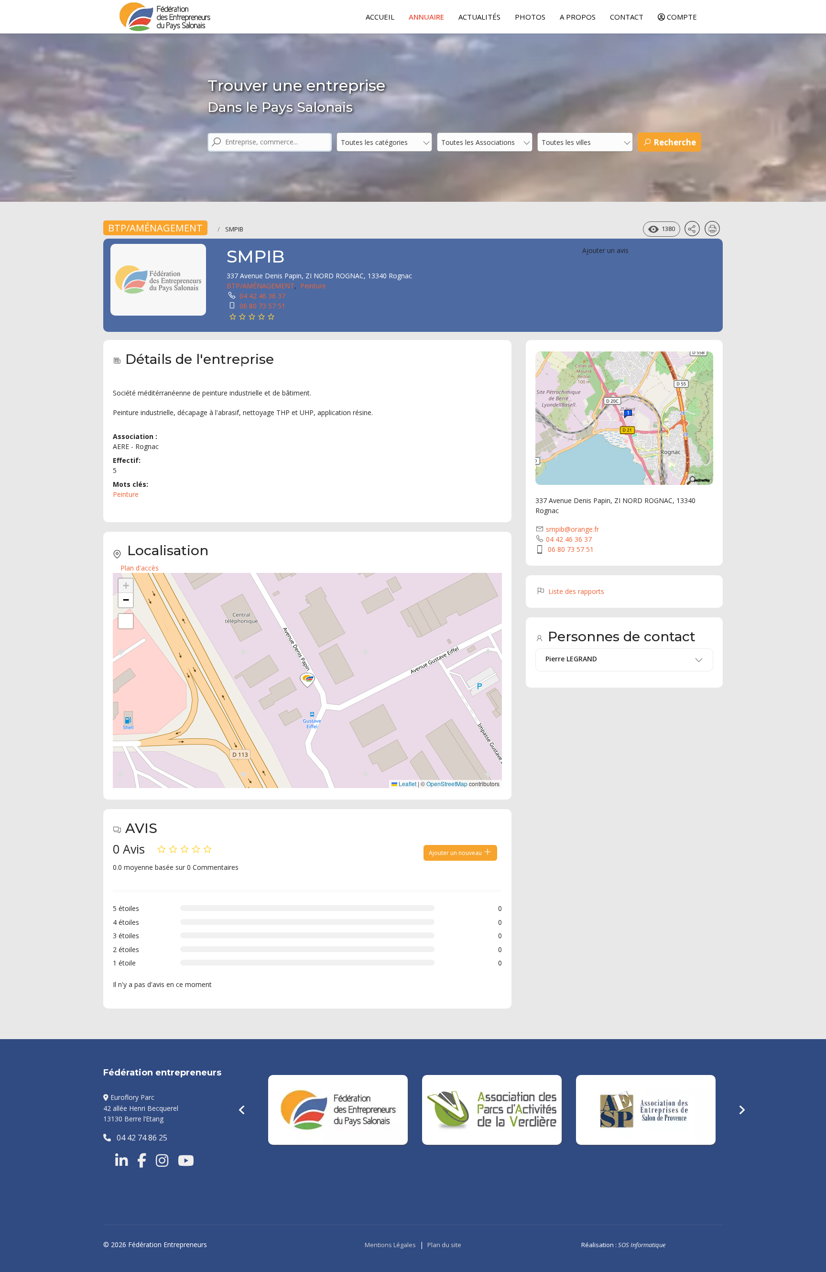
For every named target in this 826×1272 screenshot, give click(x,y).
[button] (307, 680)
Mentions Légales (390, 1244)
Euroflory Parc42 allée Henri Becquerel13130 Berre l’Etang (140, 1108)
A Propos (578, 17)
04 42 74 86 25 (139, 1137)
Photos (530, 17)
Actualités (479, 17)
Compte (681, 17)
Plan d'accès (139, 567)
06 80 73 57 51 (262, 305)
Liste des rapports (575, 591)
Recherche (674, 142)
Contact (626, 17)
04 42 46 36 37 (262, 295)
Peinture (313, 285)
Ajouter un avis (605, 250)
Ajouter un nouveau (456, 853)
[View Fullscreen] (126, 621)
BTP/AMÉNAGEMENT (155, 227)
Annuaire (426, 17)
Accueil (380, 17)
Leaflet (406, 783)
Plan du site (444, 1244)
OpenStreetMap (446, 783)
